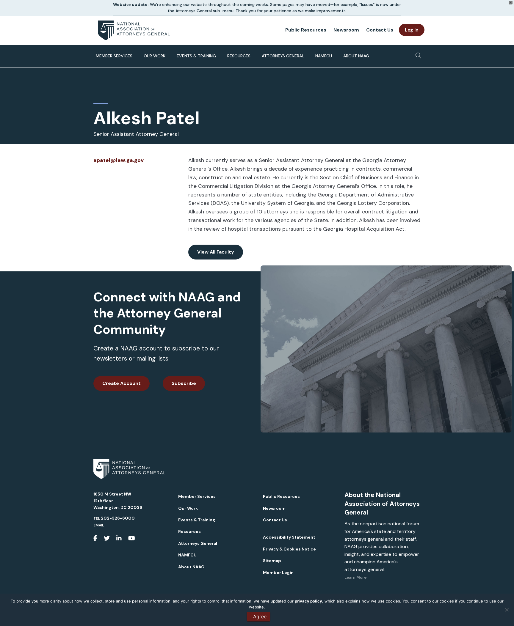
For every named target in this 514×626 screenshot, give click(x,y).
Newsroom (346, 30)
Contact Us (379, 30)
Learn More (355, 577)
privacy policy (308, 601)
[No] (507, 610)
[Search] (417, 54)
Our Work (154, 56)
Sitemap (272, 560)
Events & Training (196, 56)
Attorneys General (283, 56)
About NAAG (356, 56)
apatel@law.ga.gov (118, 160)
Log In (412, 30)
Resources (238, 56)
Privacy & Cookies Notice (289, 549)
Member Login (278, 572)
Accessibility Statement (289, 537)
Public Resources (305, 30)
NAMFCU (323, 56)
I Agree (258, 616)
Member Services (114, 56)
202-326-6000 (118, 518)
